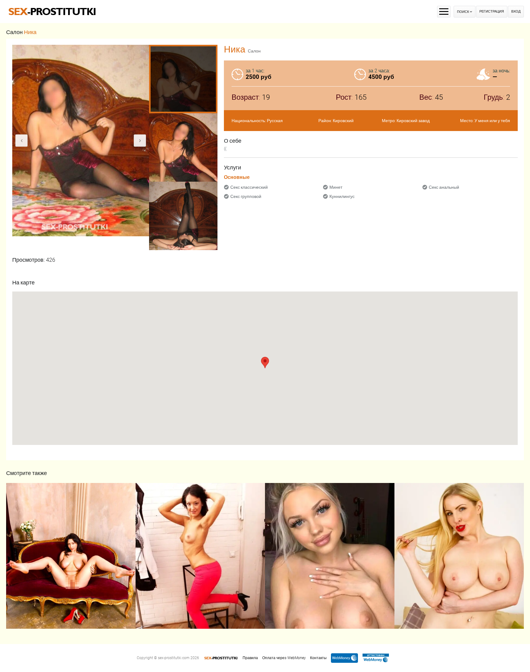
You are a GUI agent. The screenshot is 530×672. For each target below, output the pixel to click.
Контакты (318, 658)
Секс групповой (245, 196)
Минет (335, 187)
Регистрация (491, 12)
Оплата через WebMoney (284, 658)
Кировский (343, 120)
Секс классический (249, 187)
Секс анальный (444, 187)
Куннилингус (342, 196)
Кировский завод (413, 120)
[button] (265, 362)
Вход (515, 12)
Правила (250, 658)
